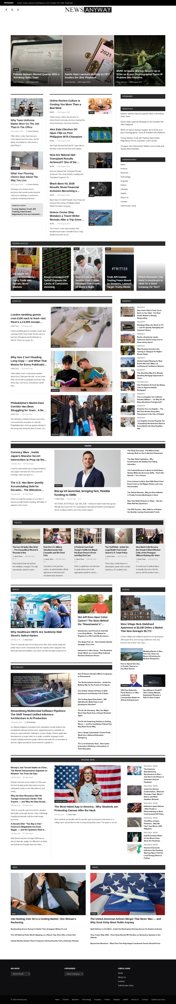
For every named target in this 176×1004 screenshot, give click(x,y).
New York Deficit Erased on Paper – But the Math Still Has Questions (144, 502)
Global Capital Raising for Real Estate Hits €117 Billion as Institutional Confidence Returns (150, 363)
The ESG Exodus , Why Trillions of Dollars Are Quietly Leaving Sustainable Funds (144, 510)
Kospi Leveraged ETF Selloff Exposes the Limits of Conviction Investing (56, 282)
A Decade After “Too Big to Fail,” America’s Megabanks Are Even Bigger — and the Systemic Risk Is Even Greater (27, 827)
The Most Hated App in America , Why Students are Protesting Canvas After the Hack (86, 808)
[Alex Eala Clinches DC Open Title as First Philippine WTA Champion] (100, 135)
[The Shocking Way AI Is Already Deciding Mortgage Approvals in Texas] (128, 374)
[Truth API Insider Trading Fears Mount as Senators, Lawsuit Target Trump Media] (119, 269)
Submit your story (128, 205)
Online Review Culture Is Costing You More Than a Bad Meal (65, 104)
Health (123, 193)
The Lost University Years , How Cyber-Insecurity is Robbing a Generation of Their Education (94, 746)
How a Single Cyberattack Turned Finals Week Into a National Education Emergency (94, 735)
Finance (124, 168)
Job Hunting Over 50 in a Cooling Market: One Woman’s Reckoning (43, 920)
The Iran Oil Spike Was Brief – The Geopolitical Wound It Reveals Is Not (25, 550)
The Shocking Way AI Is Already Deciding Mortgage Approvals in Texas (150, 375)
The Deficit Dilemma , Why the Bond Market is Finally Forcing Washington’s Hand (145, 493)
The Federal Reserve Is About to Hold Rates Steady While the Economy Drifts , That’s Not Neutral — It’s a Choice (145, 472)
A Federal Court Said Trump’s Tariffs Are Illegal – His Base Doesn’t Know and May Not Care (86, 551)
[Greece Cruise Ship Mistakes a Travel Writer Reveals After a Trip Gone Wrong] (100, 218)
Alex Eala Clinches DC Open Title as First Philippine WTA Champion (66, 133)
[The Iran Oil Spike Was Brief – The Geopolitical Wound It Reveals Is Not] (26, 536)
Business (15, 115)
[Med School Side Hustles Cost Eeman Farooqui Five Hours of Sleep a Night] (88, 269)
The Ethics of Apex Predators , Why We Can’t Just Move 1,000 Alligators (153, 825)
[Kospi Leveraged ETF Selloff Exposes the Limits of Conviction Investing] (56, 269)
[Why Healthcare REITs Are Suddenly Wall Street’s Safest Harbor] (41, 611)
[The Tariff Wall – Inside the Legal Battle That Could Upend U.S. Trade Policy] (119, 536)
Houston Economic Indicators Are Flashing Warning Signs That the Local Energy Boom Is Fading (153, 853)
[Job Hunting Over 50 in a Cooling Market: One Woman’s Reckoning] (48, 894)
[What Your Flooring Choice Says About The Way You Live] (27, 160)
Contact (124, 201)
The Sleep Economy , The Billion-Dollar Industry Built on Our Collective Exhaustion (145, 452)
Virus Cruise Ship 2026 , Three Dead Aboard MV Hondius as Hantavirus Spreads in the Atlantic (125, 936)
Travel (95, 867)
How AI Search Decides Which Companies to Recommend (95, 675)
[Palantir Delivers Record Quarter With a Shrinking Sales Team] (36, 60)
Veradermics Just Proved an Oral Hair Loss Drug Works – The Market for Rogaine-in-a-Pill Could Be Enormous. (93, 633)
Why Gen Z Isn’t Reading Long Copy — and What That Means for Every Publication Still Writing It (29, 361)
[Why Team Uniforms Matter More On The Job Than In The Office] (27, 107)
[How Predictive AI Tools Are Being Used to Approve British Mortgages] (128, 386)
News (16, 69)
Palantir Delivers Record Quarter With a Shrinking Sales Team (36, 76)
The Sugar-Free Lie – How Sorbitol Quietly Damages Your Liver (95, 643)
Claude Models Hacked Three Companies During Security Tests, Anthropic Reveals (45, 941)
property (126, 301)
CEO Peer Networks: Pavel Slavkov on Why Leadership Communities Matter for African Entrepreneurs (130, 695)
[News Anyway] (88, 10)
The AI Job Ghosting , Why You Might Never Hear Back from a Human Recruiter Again (94, 713)
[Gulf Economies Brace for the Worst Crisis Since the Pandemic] (134, 837)
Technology (125, 177)
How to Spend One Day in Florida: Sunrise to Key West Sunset (130, 666)
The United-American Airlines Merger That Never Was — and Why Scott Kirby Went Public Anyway (125, 920)
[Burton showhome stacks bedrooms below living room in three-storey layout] (128, 338)
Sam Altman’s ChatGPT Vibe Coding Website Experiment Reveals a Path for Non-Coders (152, 694)
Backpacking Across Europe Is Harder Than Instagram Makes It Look (39, 929)
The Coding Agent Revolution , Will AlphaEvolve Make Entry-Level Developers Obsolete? (92, 701)
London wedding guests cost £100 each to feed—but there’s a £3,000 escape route (28, 318)
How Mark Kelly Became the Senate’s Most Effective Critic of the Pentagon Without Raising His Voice (148, 551)
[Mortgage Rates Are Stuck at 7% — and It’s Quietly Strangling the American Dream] (128, 326)
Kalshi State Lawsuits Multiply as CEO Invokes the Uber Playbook (45, 3)
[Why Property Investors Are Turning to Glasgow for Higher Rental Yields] (128, 350)
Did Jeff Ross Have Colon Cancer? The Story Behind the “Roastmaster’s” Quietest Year (93, 621)
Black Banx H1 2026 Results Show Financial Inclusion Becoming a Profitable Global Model (64, 187)
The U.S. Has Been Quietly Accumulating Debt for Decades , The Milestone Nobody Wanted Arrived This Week (28, 486)
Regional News (60, 801)
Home (120, 973)
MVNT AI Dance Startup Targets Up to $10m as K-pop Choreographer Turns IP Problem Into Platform (139, 74)
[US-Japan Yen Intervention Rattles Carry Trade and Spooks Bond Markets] (25, 269)
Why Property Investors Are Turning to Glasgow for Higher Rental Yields (149, 351)
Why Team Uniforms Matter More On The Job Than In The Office (25, 124)
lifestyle (16, 301)
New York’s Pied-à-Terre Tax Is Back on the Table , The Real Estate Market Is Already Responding (149, 314)
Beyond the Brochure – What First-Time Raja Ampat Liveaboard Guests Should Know (125, 943)
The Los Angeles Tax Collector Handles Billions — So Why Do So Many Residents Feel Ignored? (151, 399)
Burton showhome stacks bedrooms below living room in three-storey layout (150, 339)
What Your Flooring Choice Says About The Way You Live (24, 177)
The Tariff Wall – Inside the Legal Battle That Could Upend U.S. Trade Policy (117, 550)
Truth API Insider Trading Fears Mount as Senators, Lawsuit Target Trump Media (119, 282)
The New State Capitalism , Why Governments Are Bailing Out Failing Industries (142, 461)
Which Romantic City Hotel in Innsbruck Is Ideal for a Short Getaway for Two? (150, 282)
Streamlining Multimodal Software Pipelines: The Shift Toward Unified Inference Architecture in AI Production (38, 714)
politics (18, 523)
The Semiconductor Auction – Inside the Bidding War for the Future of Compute (94, 683)
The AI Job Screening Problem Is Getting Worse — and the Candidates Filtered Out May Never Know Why (95, 724)
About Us (124, 197)
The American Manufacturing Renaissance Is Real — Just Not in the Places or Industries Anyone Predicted (154, 775)
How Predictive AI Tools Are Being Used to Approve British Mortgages (151, 387)
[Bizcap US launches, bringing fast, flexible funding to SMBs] (87, 468)
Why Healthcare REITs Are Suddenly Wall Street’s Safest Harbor (36, 633)
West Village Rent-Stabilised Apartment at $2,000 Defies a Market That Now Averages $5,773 (142, 627)
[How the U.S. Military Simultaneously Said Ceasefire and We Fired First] (57, 536)
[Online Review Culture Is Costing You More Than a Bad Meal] (100, 106)
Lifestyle (124, 189)
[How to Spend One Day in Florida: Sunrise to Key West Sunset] (132, 654)
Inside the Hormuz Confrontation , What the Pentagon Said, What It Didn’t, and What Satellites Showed (154, 794)
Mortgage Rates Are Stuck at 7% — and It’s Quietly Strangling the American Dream (150, 327)
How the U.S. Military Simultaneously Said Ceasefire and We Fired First (54, 551)
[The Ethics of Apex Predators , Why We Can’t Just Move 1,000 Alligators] (134, 822)
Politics (124, 185)
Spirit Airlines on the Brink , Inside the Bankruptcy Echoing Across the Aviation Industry (126, 929)
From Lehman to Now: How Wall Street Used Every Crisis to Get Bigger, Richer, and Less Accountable (145, 484)
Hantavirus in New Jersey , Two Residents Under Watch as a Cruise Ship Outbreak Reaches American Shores (95, 653)
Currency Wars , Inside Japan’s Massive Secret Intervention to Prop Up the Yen (27, 456)
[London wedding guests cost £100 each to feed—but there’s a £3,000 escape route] (81, 327)
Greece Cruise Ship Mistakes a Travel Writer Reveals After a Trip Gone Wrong (65, 216)
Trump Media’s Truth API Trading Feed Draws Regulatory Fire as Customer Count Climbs (26, 211)
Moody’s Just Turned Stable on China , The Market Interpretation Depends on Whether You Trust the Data (29, 770)
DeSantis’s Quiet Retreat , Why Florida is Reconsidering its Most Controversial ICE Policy (154, 810)
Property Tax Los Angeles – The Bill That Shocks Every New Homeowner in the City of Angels (150, 411)
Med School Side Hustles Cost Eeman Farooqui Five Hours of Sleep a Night (87, 282)
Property (15, 168)
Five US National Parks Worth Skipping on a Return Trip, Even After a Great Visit (43, 935)
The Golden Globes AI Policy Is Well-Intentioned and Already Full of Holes (93, 692)
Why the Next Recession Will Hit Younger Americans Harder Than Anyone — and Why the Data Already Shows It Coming (28, 799)
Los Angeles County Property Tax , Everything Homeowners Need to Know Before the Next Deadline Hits (151, 425)
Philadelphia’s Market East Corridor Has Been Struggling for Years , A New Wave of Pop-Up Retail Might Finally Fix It (28, 406)
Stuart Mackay (18, 82)
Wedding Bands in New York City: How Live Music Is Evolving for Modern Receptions (152, 655)
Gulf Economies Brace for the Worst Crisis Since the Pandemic (153, 838)
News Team (60, 499)
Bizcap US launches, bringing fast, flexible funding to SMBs (82, 493)
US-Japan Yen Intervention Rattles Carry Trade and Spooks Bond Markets (24, 280)
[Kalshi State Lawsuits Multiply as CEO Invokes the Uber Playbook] (88, 60)
